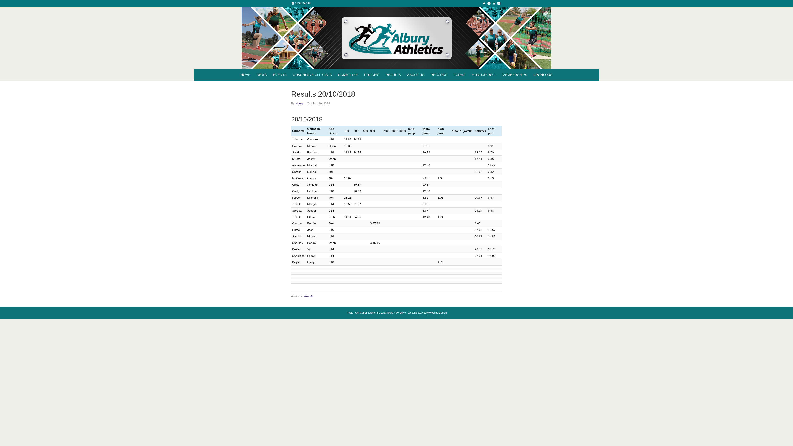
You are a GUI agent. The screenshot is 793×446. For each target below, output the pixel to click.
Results (309, 296)
